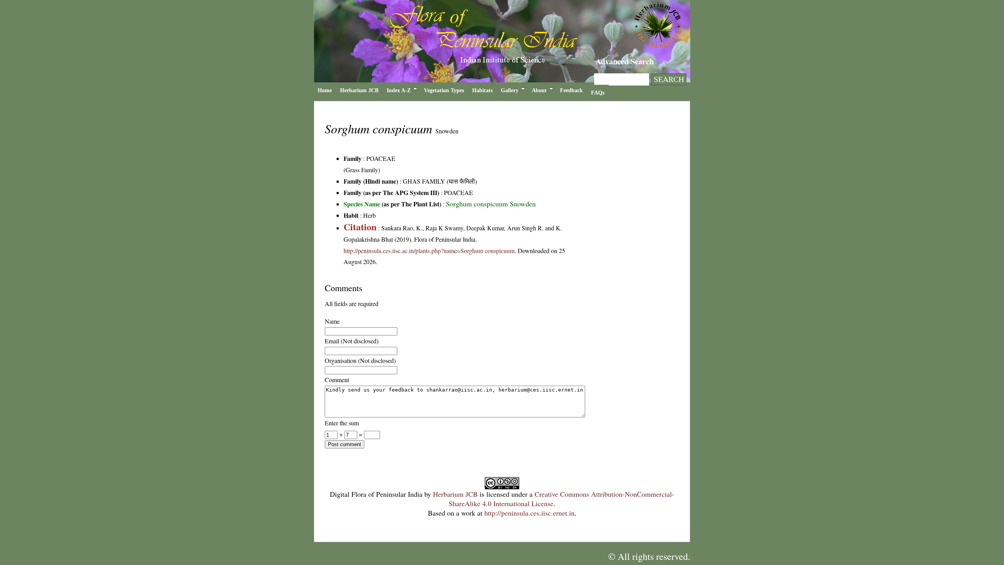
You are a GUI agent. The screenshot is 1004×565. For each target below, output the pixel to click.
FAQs (597, 93)
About (539, 90)
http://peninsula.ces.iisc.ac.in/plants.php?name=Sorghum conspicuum (429, 250)
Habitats (482, 90)
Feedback (571, 90)
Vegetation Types (444, 90)
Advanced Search (625, 61)
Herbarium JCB (359, 90)
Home (325, 90)
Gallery (509, 90)
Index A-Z (399, 90)
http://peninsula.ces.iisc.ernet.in (529, 513)
